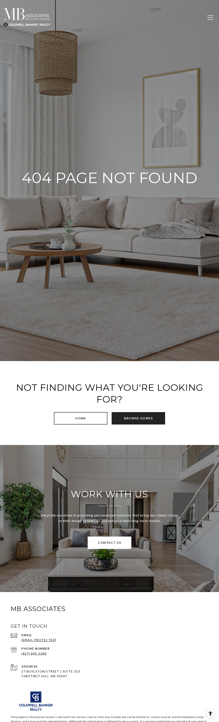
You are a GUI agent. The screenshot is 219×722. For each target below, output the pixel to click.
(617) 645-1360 (33, 653)
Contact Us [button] (109, 542)
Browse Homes (138, 418)
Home (80, 418)
